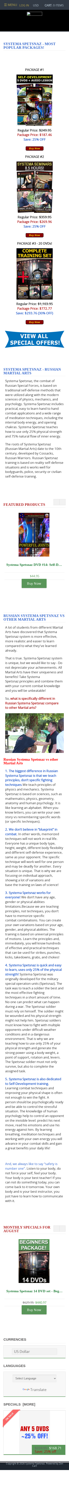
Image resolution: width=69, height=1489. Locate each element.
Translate (38, 1389)
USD (36, 5)
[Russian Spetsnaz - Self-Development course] (34, 124)
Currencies (14, 1339)
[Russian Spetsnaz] (34, 211)
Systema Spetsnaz (35, 1463)
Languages (14, 1366)
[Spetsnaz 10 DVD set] (35, 149)
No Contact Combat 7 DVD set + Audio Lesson (35, 1291)
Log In (24, 5)
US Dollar (22, 1351)
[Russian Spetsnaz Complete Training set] (34, 298)
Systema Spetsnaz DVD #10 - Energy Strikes (34, 564)
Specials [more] (19, 1404)
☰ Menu (10, 5)
